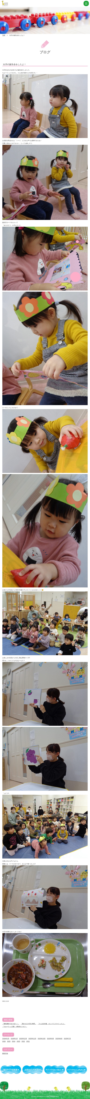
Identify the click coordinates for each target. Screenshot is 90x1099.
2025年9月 (50, 1038)
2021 (28, 1041)
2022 (23, 1041)
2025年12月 (23, 1038)
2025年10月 (41, 1038)
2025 (8, 1041)
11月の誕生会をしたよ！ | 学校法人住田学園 (16, 3)
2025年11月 (32, 1038)
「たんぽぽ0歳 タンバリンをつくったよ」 (51, 1024)
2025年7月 (67, 1038)
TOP (3, 35)
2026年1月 (14, 1038)
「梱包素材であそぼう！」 (10, 1024)
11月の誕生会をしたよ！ (14, 64)
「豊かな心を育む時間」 (28, 1024)
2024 (13, 1041)
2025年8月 (58, 1038)
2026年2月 (5, 1038)
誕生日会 (5, 1053)
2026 (4, 1041)
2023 (18, 1041)
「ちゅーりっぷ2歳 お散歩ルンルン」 (14, 1026)
